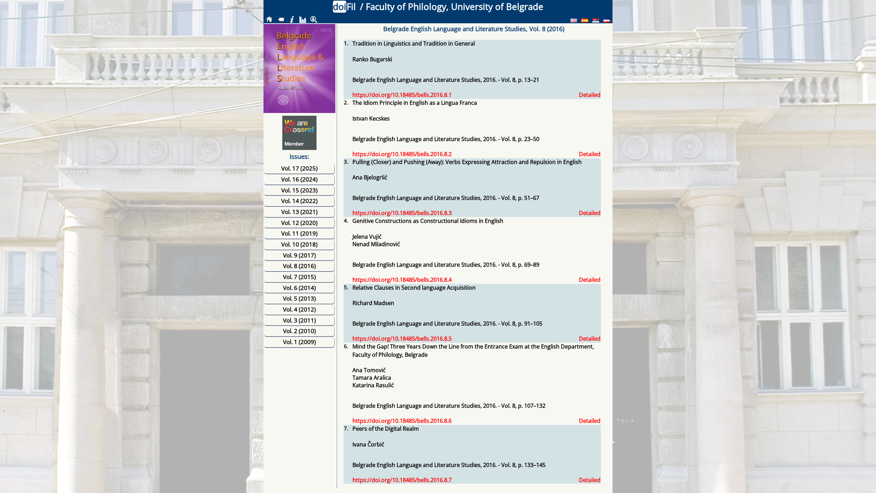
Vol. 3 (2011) (299, 320)
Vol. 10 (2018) (299, 244)
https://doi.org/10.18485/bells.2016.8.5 (402, 338)
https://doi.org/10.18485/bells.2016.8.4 (402, 279)
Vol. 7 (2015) (299, 277)
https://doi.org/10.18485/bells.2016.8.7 (402, 480)
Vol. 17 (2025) (299, 168)
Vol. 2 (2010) (299, 331)
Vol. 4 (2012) (299, 309)
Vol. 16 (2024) (299, 179)
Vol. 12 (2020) (299, 223)
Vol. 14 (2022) (299, 201)
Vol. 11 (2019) (299, 233)
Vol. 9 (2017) (299, 255)
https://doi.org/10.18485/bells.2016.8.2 (402, 154)
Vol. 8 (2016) (299, 266)
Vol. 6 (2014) (299, 288)
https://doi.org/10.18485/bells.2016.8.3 (402, 213)
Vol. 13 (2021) (299, 212)
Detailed (590, 95)
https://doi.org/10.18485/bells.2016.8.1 (402, 95)
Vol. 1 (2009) (299, 342)
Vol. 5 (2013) (299, 298)
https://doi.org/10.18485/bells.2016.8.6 (402, 421)
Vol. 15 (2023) (299, 190)
